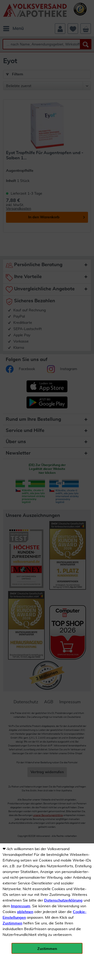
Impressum (20, 906)
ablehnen (25, 912)
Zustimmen (12, 923)
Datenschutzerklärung (63, 900)
